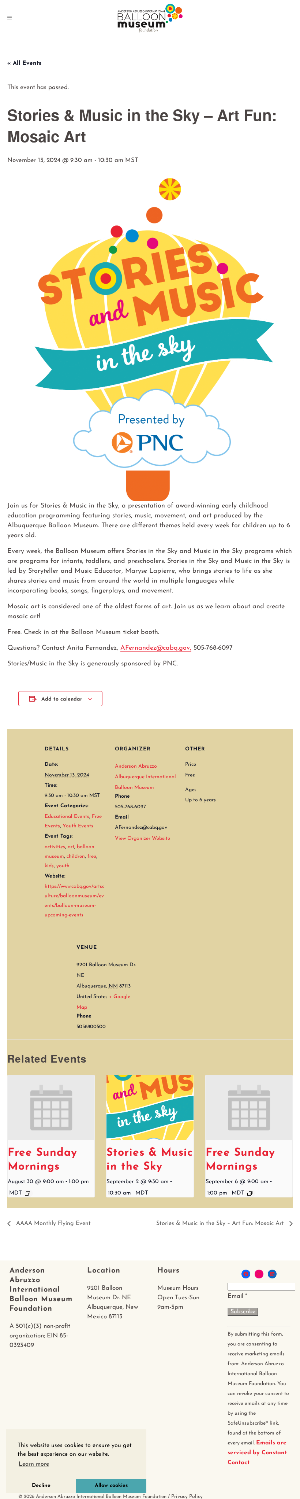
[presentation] (51, 1107)
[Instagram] (259, 1274)
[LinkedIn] (272, 1274)
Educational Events (67, 816)
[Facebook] (245, 1274)
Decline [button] (41, 1485)
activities (55, 847)
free (91, 856)
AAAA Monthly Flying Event (52, 1223)
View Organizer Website (142, 838)
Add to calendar (61, 699)
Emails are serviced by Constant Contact (257, 1453)
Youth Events (78, 826)
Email (237, 1296)
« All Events (24, 63)
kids (49, 866)
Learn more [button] (34, 1464)
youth (63, 866)
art (71, 847)
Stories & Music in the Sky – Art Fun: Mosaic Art (221, 1223)
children (76, 856)
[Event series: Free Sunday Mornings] (27, 1193)
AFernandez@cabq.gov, (155, 648)
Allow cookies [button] (111, 1485)
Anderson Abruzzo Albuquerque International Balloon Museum (145, 777)
